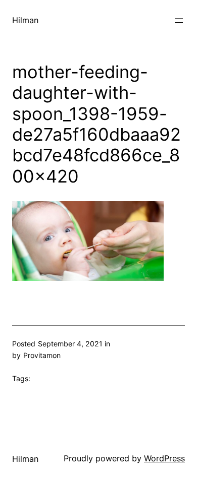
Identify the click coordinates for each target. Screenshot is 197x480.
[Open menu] (179, 21)
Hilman (25, 20)
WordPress (164, 458)
